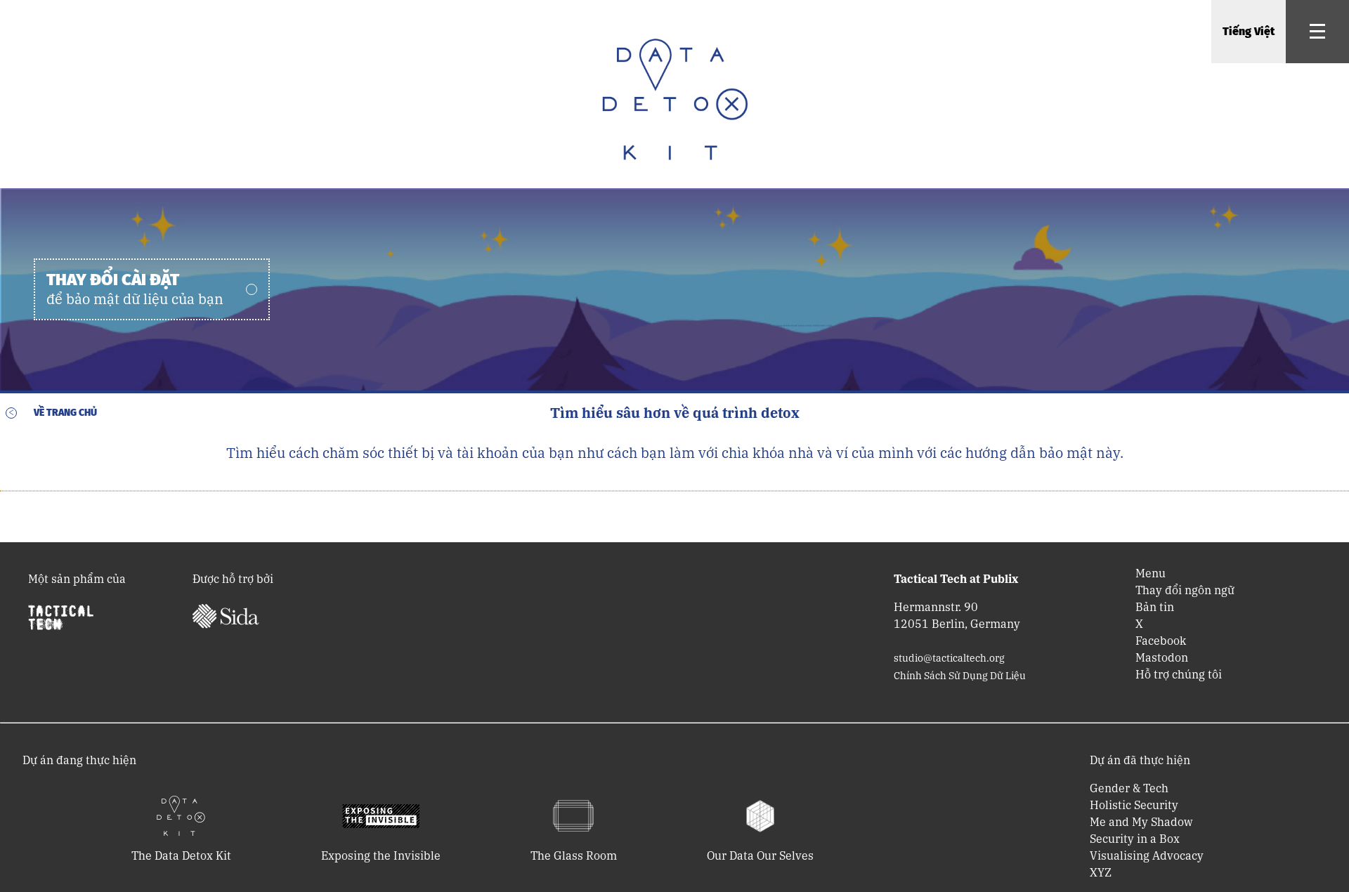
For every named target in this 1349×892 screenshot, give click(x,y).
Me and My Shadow (1141, 822)
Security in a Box (1135, 839)
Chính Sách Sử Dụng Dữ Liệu (960, 675)
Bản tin (1154, 607)
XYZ (1101, 872)
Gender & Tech (1129, 788)
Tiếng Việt (1249, 31)
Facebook (1160, 641)
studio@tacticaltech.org (949, 658)
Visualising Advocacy (1147, 855)
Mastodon (1161, 657)
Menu (1150, 573)
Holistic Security (1134, 805)
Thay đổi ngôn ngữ (1184, 590)
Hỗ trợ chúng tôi (1178, 674)
